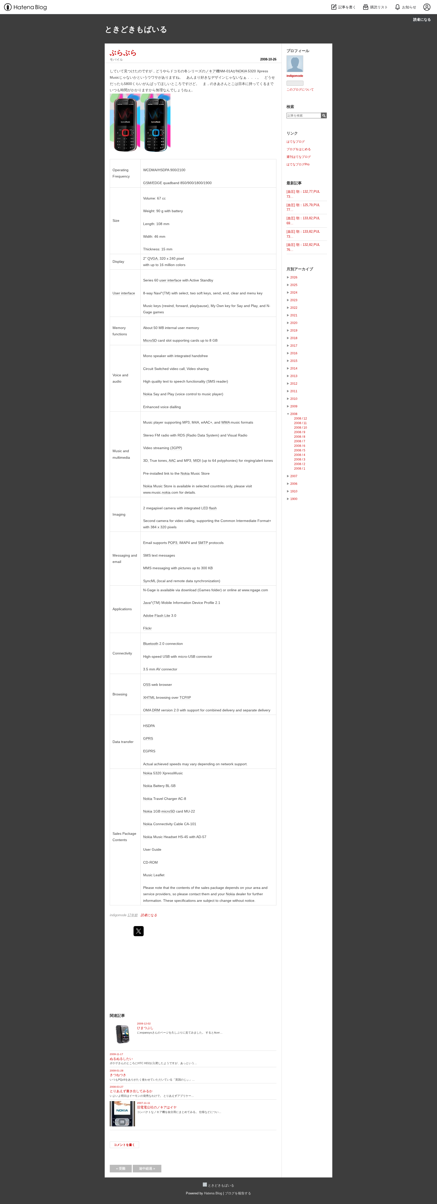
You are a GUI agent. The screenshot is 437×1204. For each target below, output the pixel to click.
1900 (293, 499)
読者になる (422, 19)
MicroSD (150, 340)
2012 (293, 383)
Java (147, 603)
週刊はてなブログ (299, 157)
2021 (293, 315)
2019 (293, 330)
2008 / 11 (300, 423)
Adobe (148, 616)
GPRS (148, 738)
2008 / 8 (299, 437)
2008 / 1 (299, 468)
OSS (146, 685)
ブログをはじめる (299, 149)
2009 (293, 406)
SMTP (203, 543)
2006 (293, 484)
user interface (170, 280)
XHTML (149, 697)
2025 (293, 285)
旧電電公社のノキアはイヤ (157, 1107)
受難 (120, 1168)
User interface (124, 293)
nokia (166, 492)
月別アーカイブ (300, 269)
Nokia (147, 394)
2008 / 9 (299, 432)
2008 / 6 (299, 446)
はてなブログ (296, 141)
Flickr (147, 628)
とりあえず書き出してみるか (131, 1091)
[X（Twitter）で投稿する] (139, 931)
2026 (293, 277)
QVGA (152, 258)
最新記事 (294, 183)
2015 (293, 361)
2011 (293, 391)
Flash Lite (162, 616)
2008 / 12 (300, 418)
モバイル (116, 59)
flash (213, 508)
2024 (293, 292)
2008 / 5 (299, 450)
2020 (293, 323)
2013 (293, 376)
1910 (293, 491)
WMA (225, 422)
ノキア (210, 71)
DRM (156, 710)
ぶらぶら (123, 52)
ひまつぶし (145, 1028)
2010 (293, 399)
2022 (293, 308)
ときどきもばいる (136, 29)
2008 (293, 414)
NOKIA (241, 71)
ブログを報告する (238, 1193)
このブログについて (300, 89)
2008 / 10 (300, 427)
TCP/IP (185, 697)
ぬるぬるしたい (121, 1059)
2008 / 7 (299, 441)
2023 (293, 300)
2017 (293, 345)
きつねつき (118, 1075)
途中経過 (147, 1168)
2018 (293, 338)
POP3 (172, 543)
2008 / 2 (299, 464)
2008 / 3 (299, 459)
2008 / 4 (299, 455)
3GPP (176, 448)
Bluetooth (150, 644)
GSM (147, 183)
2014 (293, 368)
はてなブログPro (298, 164)
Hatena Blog (213, 1193)
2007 (293, 476)
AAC (172, 460)
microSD (168, 811)
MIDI (197, 460)
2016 (293, 353)
